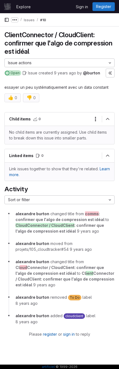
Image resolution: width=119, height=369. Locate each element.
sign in (69, 334)
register (50, 334)
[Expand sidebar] (110, 73)
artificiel (48, 367)
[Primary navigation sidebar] (6, 19)
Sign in (82, 6)
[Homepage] (7, 6)
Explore (23, 6)
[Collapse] (107, 119)
